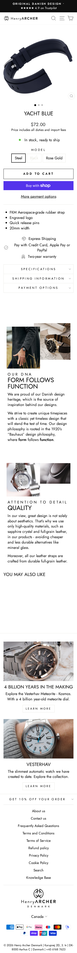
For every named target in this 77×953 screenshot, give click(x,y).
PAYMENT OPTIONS (38, 288)
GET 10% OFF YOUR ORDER (37, 799)
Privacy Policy (38, 855)
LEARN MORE (39, 709)
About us (38, 810)
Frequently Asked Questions (38, 825)
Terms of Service (38, 840)
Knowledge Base (38, 877)
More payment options (38, 196)
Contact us (38, 818)
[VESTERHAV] (38, 739)
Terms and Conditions (38, 833)
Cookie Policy (38, 862)
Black (34, 158)
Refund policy (38, 847)
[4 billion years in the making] (38, 661)
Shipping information (38, 278)
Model (38, 150)
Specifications (38, 269)
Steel (18, 158)
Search (38, 870)
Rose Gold (54, 158)
